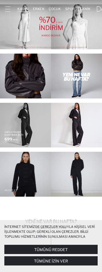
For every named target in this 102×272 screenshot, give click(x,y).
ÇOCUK (55, 9)
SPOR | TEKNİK (78, 9)
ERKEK (39, 9)
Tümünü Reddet (51, 249)
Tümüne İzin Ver (51, 261)
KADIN (23, 9)
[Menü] (7, 9)
